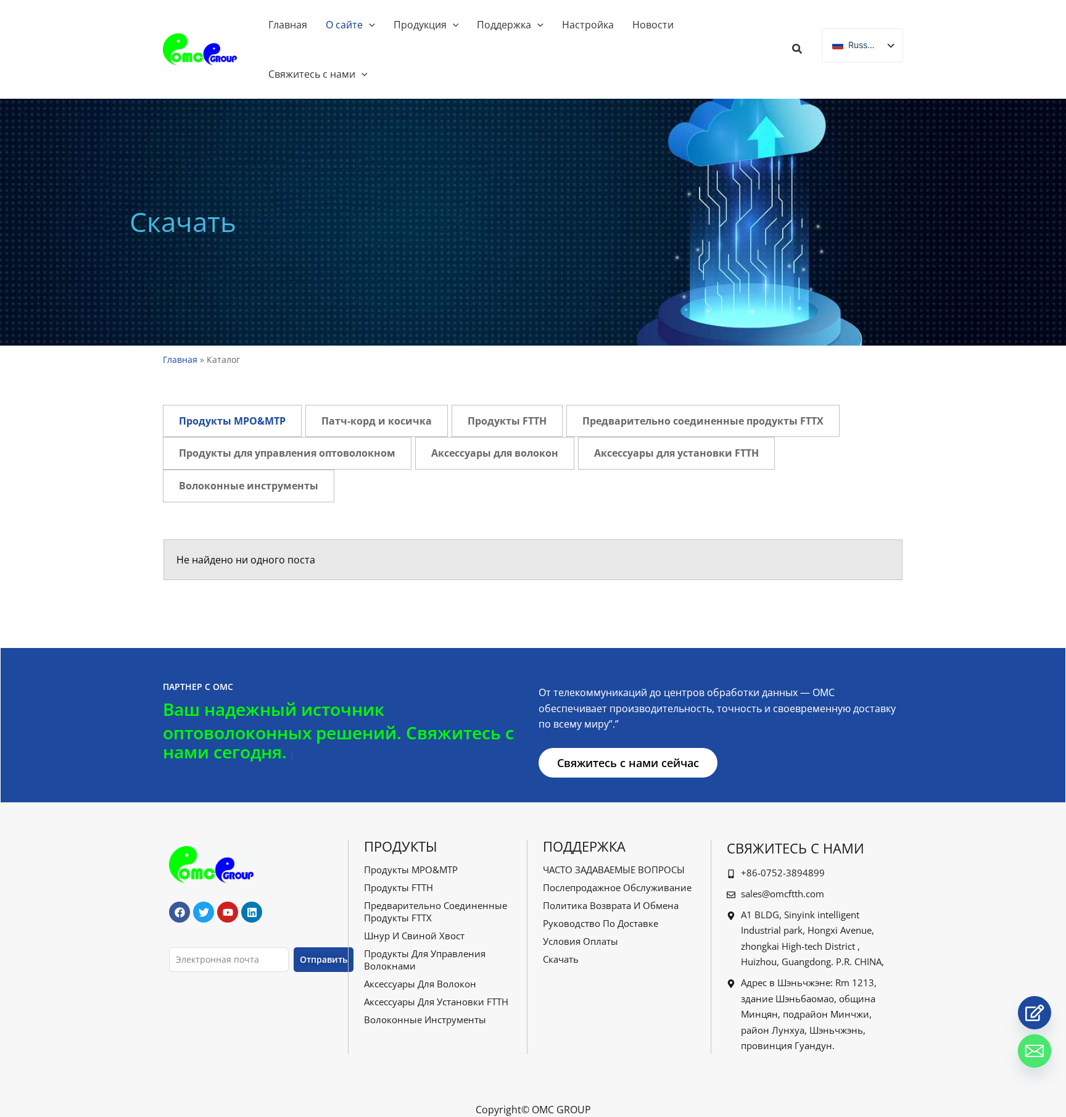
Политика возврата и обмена (611, 905)
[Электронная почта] (1034, 1051)
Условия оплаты (580, 941)
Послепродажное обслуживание (617, 887)
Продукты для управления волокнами (424, 959)
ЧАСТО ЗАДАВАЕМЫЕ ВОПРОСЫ (614, 869)
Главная (180, 359)
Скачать (561, 959)
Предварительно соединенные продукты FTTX (435, 911)
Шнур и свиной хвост (414, 935)
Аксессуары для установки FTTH (436, 1001)
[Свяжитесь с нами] (1034, 1012)
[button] (797, 50)
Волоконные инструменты (425, 1019)
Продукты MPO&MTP (411, 869)
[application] (369, 24)
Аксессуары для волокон (420, 984)
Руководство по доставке (600, 923)
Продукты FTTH (398, 887)
